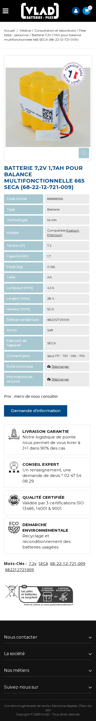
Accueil (9, 30)
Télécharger (60, 366)
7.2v (33, 563)
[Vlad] (40, 11)
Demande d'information (36, 410)
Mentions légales (64, 706)
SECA (43, 563)
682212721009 (19, 569)
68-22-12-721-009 (67, 563)
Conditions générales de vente (27, 706)
